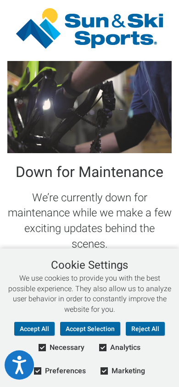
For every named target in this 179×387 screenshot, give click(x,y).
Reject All (145, 328)
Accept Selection (90, 328)
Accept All (34, 328)
